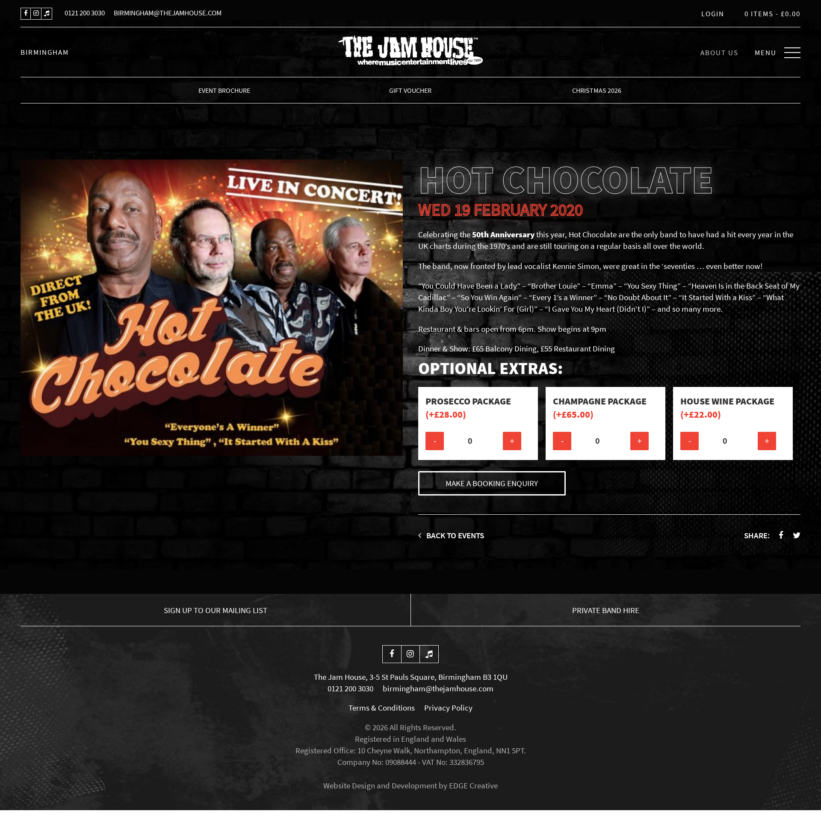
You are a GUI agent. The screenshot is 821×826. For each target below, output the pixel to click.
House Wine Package (727, 407)
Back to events (454, 535)
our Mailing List (215, 610)
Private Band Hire (605, 610)
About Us (719, 52)
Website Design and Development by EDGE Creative (410, 785)
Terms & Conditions (381, 707)
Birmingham (45, 52)
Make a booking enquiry (492, 483)
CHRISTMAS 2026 (596, 90)
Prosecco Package (468, 407)
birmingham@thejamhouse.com (167, 13)
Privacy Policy (448, 707)
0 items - (772, 13)
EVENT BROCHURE (224, 90)
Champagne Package (600, 407)
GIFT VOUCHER (410, 90)
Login (712, 13)
